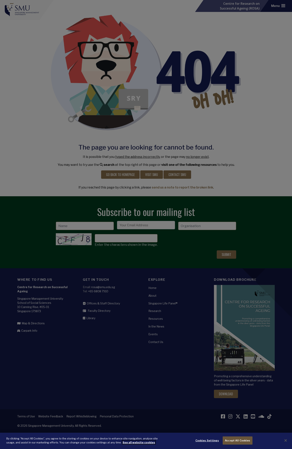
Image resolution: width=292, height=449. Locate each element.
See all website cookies (139, 442)
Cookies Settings (207, 440)
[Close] (285, 440)
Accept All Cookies (237, 440)
